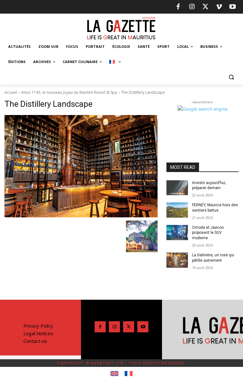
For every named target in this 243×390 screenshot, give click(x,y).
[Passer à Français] (129, 373)
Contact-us (35, 341)
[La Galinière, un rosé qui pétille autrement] (177, 260)
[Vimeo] (219, 7)
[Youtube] (233, 7)
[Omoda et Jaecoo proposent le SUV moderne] (177, 232)
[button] (231, 77)
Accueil (10, 92)
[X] (205, 7)
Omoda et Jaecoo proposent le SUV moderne (208, 232)
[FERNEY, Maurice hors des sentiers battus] (177, 210)
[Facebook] (178, 7)
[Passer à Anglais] (114, 373)
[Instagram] (192, 7)
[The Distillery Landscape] (81, 166)
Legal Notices (38, 333)
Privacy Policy (38, 326)
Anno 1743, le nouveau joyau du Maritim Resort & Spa (69, 92)
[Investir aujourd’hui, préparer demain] (177, 187)
